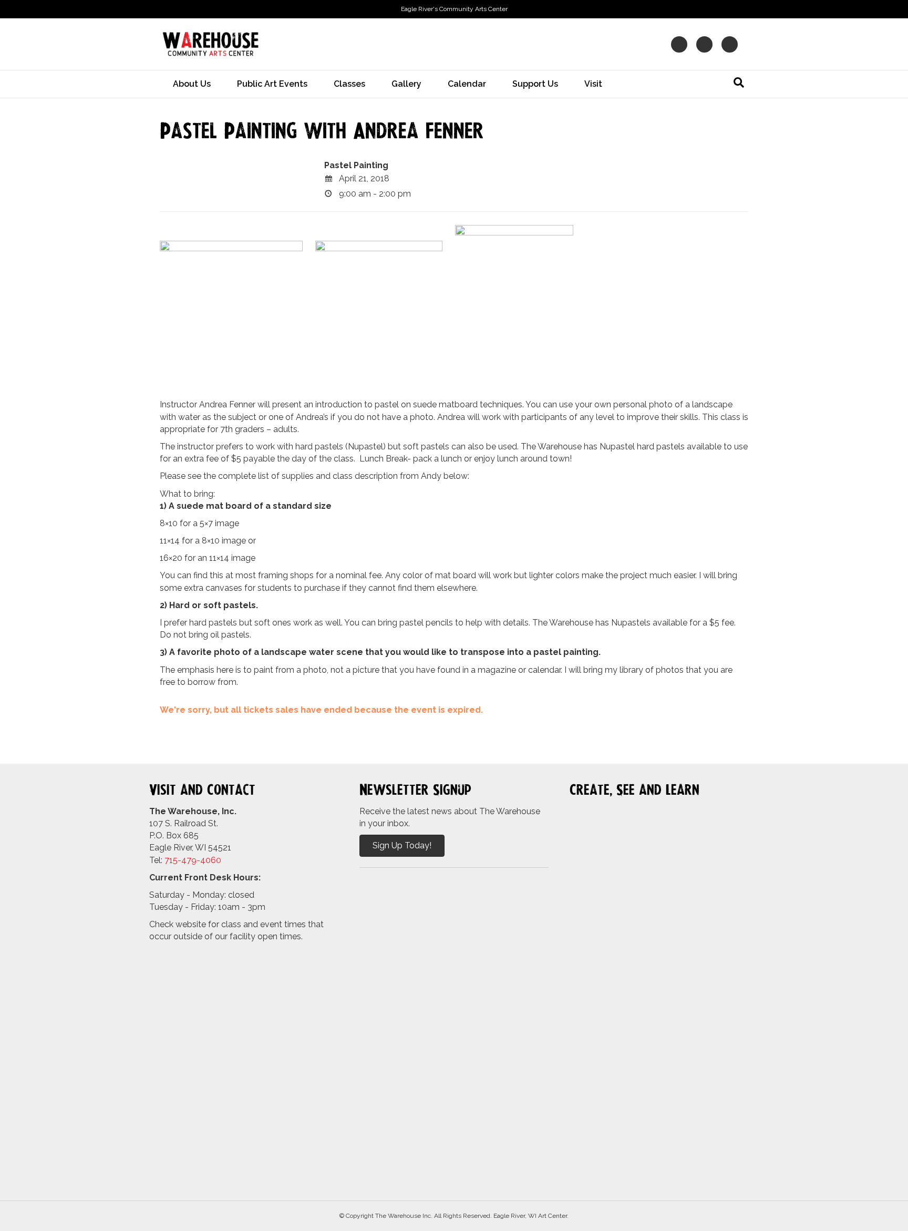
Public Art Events (272, 84)
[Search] (738, 82)
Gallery (406, 84)
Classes (349, 84)
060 (213, 860)
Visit (593, 84)
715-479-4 (184, 860)
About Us (192, 84)
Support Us (535, 84)
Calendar (467, 84)
